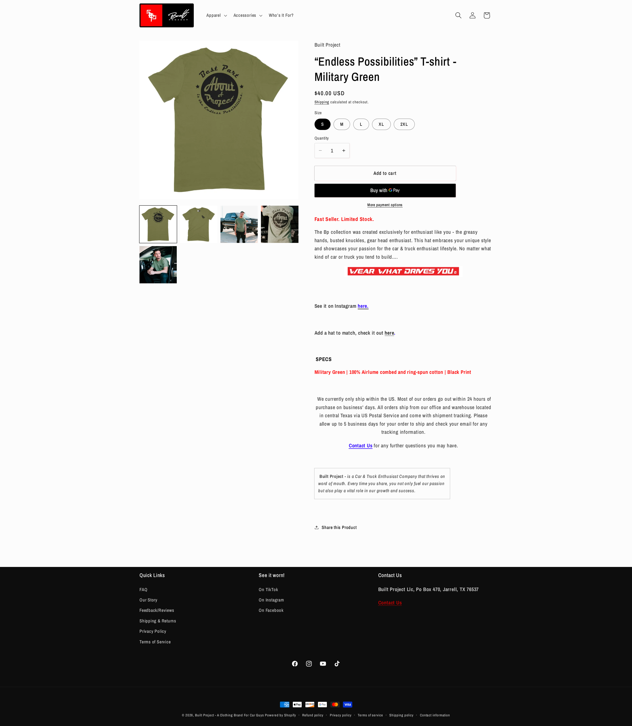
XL (381, 124)
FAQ (143, 589)
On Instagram (271, 600)
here (389, 332)
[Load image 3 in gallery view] (239, 224)
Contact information (435, 715)
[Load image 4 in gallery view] (279, 224)
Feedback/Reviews (156, 610)
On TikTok (268, 589)
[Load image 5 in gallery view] (158, 264)
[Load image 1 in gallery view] (158, 224)
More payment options (385, 204)
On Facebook (271, 610)
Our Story (148, 600)
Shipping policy (401, 715)
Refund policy (312, 715)
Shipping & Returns (157, 621)
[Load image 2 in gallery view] (198, 224)
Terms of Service (155, 642)
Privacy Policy (152, 631)
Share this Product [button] (339, 527)
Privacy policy (341, 715)
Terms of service (370, 715)
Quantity (322, 138)
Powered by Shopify (280, 715)
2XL (404, 124)
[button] (216, 15)
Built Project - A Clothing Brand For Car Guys (230, 715)
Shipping (322, 102)
